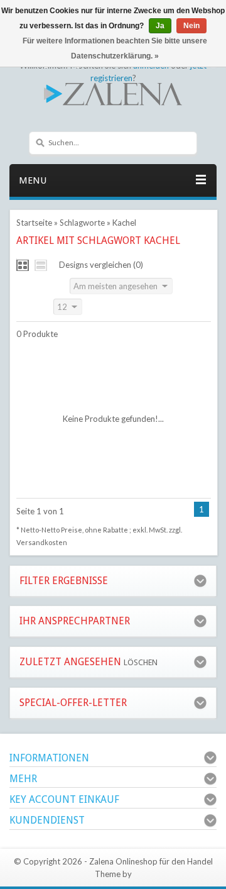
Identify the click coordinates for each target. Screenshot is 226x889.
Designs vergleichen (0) (101, 265)
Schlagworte (82, 223)
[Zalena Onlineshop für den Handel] (113, 93)
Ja (160, 25)
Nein (191, 25)
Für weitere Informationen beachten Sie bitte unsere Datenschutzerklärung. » (115, 48)
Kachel (124, 223)
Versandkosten (41, 542)
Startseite (34, 223)
